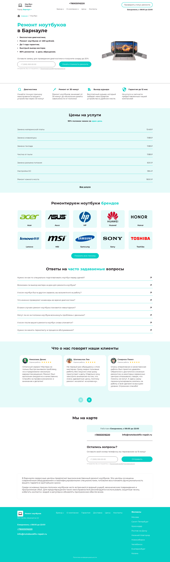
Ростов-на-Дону (139, 531)
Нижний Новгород (140, 535)
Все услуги (85, 187)
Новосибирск (138, 540)
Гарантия (86, 513)
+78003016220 (77, 3)
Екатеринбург (138, 549)
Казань (134, 553)
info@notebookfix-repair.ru (137, 435)
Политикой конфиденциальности (52, 68)
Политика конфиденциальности (85, 557)
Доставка (97, 513)
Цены (83, 9)
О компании (71, 9)
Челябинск (136, 544)
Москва (135, 517)
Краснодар (136, 526)
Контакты (93, 9)
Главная (24, 16)
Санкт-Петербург (139, 522)
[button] (89, 399)
